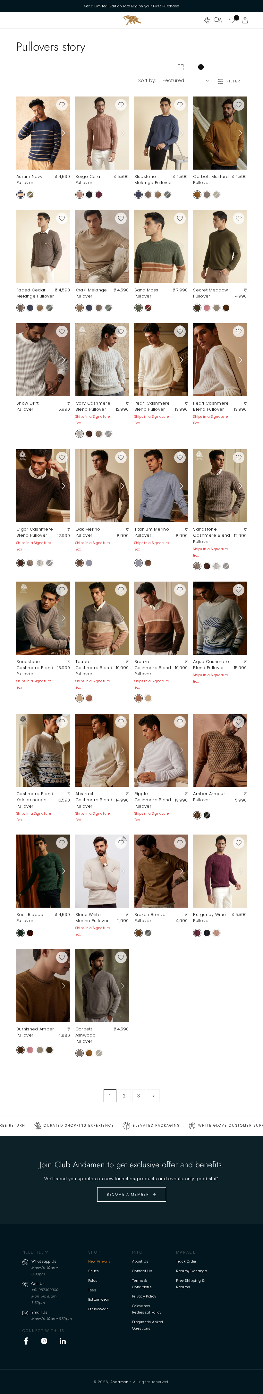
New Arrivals (99, 1261)
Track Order (186, 1261)
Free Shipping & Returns (190, 1283)
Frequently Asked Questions (147, 1325)
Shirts (93, 1270)
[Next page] (153, 1095)
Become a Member (128, 1194)
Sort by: (147, 80)
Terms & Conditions (142, 1283)
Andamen (119, 1381)
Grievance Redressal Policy (147, 1309)
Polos (93, 1280)
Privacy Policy (144, 1296)
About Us (140, 1261)
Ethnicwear (98, 1309)
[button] (245, 20)
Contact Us (142, 1270)
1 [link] (109, 1096)
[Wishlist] (232, 20)
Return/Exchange (191, 1270)
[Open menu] (15, 20)
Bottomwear (98, 1299)
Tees (92, 1290)
